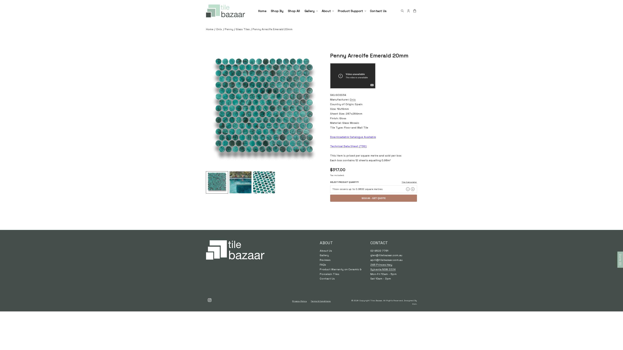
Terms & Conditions (321, 301)
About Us (326, 250)
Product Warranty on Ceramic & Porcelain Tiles (340, 272)
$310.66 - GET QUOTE (374, 198)
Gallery (324, 255)
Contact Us (327, 278)
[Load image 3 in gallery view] (264, 182)
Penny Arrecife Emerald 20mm (272, 29)
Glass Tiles (243, 29)
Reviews (325, 260)
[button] (311, 11)
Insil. (414, 304)
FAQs (323, 264)
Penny (229, 29)
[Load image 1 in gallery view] (217, 182)
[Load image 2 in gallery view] (240, 182)
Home (209, 29)
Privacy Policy (299, 301)
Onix (219, 29)
